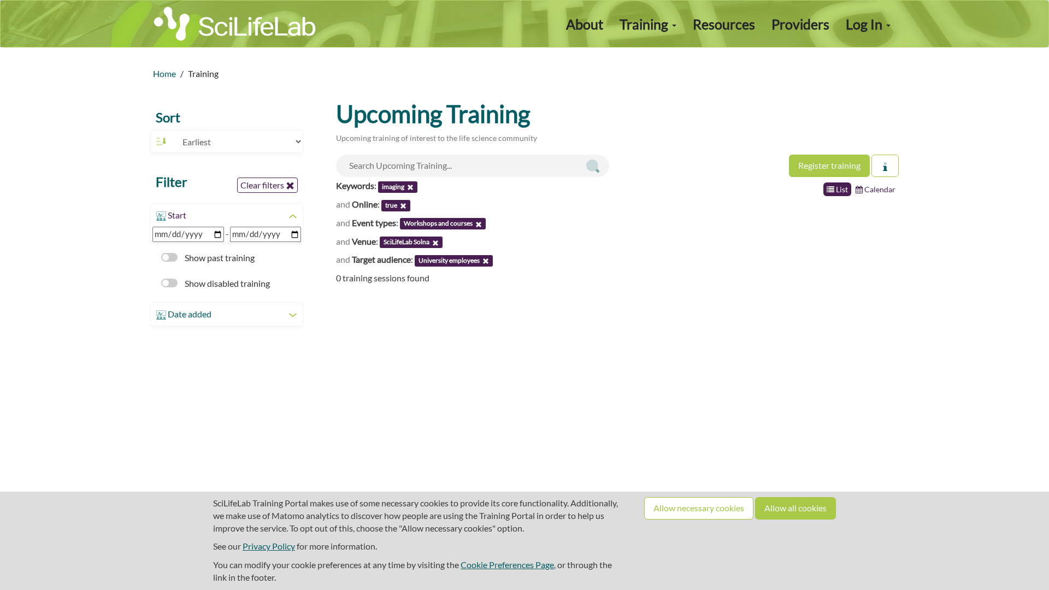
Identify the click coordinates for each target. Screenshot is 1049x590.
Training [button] (645, 24)
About (584, 24)
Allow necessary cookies (698, 508)
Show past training (219, 257)
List (841, 189)
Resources (724, 24)
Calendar (879, 189)
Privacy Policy (269, 546)
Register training (829, 165)
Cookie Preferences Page (507, 564)
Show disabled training (226, 283)
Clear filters (263, 185)
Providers (800, 24)
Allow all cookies (795, 508)
